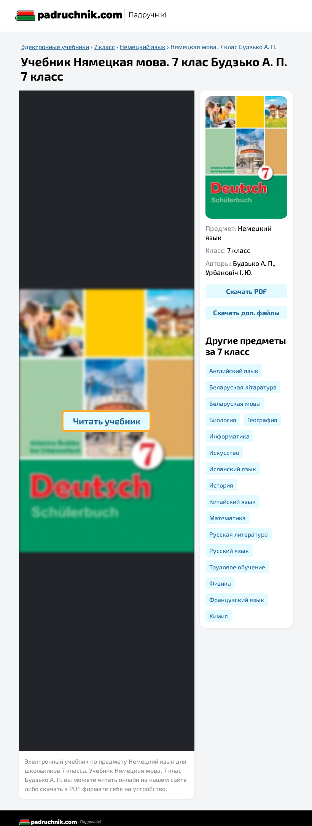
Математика (227, 517)
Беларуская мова (234, 403)
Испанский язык (232, 468)
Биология (222, 419)
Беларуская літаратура (243, 387)
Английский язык (233, 370)
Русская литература (238, 534)
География (262, 419)
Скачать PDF (246, 291)
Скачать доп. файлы (246, 312)
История (221, 485)
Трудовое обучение (237, 566)
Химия (218, 616)
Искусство (224, 452)
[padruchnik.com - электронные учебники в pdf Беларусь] (91, 16)
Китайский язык (232, 501)
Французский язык (236, 599)
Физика (220, 583)
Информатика (229, 436)
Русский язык (229, 550)
